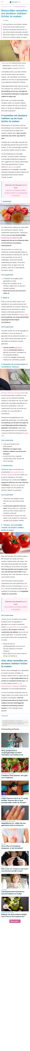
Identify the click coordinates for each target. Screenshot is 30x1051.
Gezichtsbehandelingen (20, 6)
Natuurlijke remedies (6, 6)
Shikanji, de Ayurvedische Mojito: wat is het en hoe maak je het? (14, 915)
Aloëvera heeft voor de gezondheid (13, 393)
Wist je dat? (4, 867)
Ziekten (3, 796)
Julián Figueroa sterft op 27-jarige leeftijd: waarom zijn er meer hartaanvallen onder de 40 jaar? (14, 800)
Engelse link (11, 167)
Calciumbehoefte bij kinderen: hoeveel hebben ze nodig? (13, 893)
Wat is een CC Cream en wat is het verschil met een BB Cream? (14, 870)
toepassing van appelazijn (10, 238)
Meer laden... (15, 921)
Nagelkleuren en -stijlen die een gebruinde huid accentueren (13, 824)
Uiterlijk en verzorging (8, 748)
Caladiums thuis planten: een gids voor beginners (14, 777)
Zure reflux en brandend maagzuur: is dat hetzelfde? (12, 847)
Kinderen (4, 889)
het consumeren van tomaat (15, 627)
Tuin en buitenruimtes (7, 773)
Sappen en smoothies (7, 912)
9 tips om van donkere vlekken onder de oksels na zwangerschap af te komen (15, 192)
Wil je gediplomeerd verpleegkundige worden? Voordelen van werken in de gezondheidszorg (12, 753)
